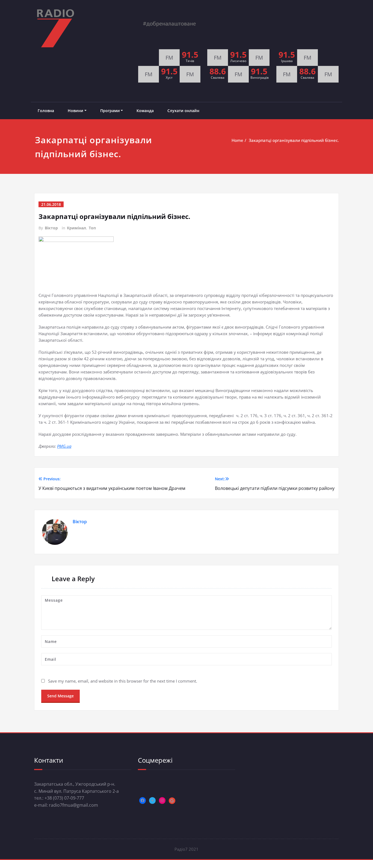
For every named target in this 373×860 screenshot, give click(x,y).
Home (237, 140)
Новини (75, 110)
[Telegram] (152, 800)
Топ (92, 227)
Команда (145, 110)
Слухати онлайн (183, 110)
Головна (46, 110)
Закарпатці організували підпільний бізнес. (294, 140)
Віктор (51, 227)
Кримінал (76, 227)
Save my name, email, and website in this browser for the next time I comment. (122, 681)
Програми (110, 110)
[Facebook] (142, 800)
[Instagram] (162, 800)
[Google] (172, 800)
